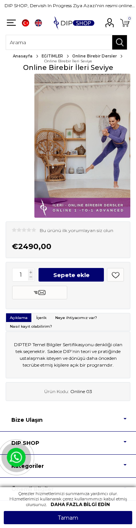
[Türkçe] (25, 22)
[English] (38, 22)
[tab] (18, 317)
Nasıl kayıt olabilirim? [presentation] (31, 326)
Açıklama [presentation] (19, 317)
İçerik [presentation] (41, 317)
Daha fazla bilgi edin (80, 504)
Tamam (68, 517)
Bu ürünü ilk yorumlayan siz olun (76, 230)
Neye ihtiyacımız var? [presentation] (76, 317)
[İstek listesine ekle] (115, 275)
